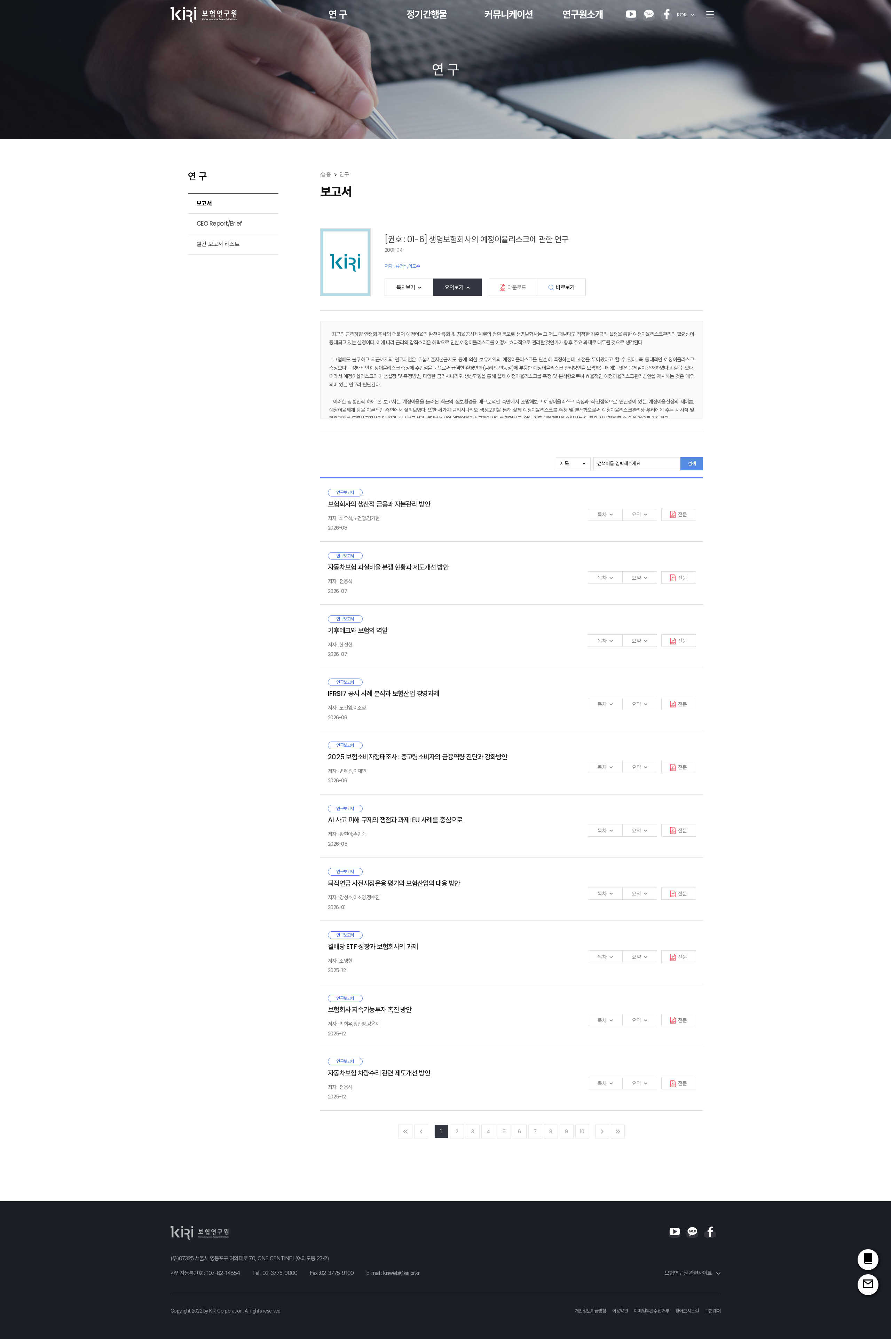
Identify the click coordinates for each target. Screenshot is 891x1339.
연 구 (338, 14)
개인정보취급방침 (590, 1311)
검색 (692, 463)
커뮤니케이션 (508, 14)
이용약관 (620, 1311)
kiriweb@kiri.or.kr (401, 1273)
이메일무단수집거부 (651, 1311)
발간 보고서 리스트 (218, 244)
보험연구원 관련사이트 (689, 1273)
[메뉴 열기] (710, 14)
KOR (682, 14)
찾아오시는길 (687, 1311)
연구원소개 (582, 14)
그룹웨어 (712, 1311)
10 (582, 1131)
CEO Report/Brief (219, 223)
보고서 (204, 203)
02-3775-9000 (279, 1273)
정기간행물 (427, 14)
